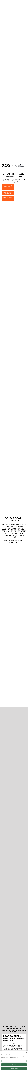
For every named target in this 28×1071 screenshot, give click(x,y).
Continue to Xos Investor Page (8, 198)
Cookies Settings (14, 1061)
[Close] (26, 1052)
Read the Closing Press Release (8, 187)
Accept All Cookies (14, 1068)
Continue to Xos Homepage (8, 193)
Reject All (14, 1064)
